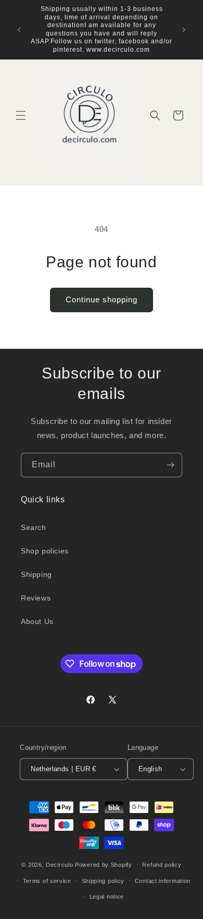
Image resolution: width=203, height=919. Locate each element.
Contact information (163, 881)
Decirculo (59, 865)
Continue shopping (101, 299)
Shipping (36, 574)
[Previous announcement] (19, 29)
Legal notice (107, 896)
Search (33, 527)
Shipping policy (103, 881)
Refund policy (161, 865)
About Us (37, 621)
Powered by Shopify (103, 865)
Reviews (35, 598)
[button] (20, 115)
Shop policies (45, 551)
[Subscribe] (170, 465)
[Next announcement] (183, 29)
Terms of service (47, 881)
